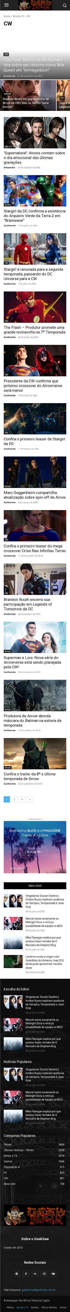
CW (6, 54)
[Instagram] (44, 1273)
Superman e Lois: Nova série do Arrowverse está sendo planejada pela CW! (32, 662)
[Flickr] (35, 1273)
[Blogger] (16, 1273)
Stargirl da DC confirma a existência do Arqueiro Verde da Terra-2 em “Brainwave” (35, 216)
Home (7, 16)
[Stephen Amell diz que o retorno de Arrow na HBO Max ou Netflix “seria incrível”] (28, 95)
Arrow (7, 94)
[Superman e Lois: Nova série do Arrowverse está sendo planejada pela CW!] (35, 637)
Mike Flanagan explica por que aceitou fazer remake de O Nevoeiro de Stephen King (43, 941)
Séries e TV (18, 16)
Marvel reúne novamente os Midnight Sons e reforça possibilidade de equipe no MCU (44, 922)
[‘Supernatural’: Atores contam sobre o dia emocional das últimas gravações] (35, 132)
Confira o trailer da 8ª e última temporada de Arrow (29, 776)
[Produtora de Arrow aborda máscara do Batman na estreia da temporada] (35, 695)
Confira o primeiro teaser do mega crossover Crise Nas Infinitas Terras (35, 548)
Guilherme (9, 225)
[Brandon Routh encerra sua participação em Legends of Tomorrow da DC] (35, 579)
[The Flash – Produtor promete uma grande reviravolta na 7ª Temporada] (35, 307)
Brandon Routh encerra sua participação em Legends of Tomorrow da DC (28, 604)
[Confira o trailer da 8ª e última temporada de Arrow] (35, 754)
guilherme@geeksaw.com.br (39, 1290)
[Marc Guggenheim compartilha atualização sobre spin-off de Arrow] (35, 472)
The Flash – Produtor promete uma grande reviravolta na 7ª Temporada (34, 329)
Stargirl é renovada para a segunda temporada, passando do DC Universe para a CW (33, 274)
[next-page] (30, 799)
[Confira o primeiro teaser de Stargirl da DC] (35, 419)
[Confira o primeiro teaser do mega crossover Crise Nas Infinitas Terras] (35, 526)
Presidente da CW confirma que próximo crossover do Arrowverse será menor (33, 386)
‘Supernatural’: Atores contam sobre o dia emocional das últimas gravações (34, 158)
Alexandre (9, 167)
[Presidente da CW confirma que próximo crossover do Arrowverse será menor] (35, 360)
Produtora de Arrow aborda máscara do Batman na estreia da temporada (32, 721)
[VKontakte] (53, 1273)
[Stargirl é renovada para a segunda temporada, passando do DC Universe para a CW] (35, 249)
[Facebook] (25, 1273)
